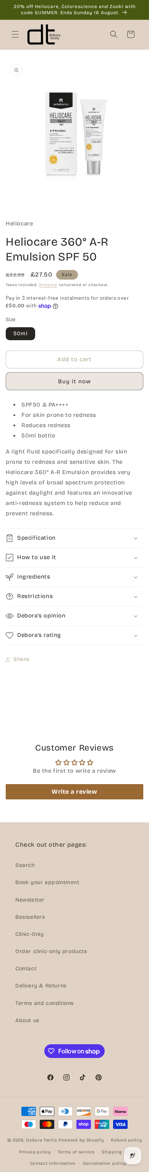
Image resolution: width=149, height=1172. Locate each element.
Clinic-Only (29, 934)
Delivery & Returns (40, 985)
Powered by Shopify (81, 1140)
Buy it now (74, 381)
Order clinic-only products (51, 951)
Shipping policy (119, 1151)
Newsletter (30, 900)
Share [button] (21, 659)
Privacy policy (35, 1151)
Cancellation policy (104, 1163)
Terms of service (76, 1151)
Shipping (48, 285)
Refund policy (126, 1140)
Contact (25, 968)
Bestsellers (30, 917)
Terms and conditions (44, 1003)
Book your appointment (47, 882)
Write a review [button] (74, 791)
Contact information (53, 1163)
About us (27, 1020)
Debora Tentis (41, 1140)
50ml (20, 333)
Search (25, 865)
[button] (15, 34)
